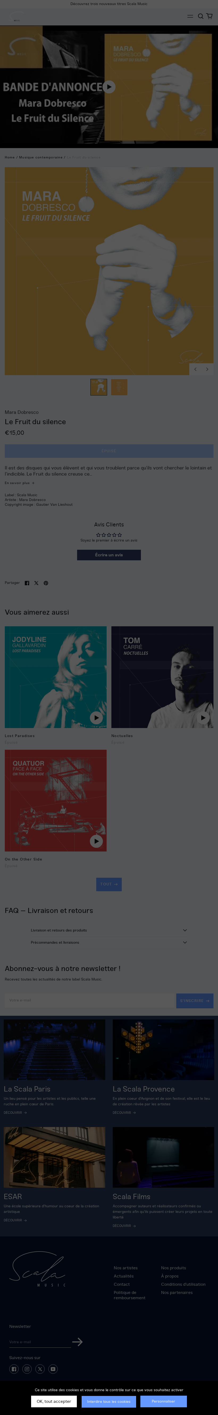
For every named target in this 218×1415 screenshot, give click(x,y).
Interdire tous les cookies (109, 1402)
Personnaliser (163, 1401)
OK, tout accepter (54, 1401)
